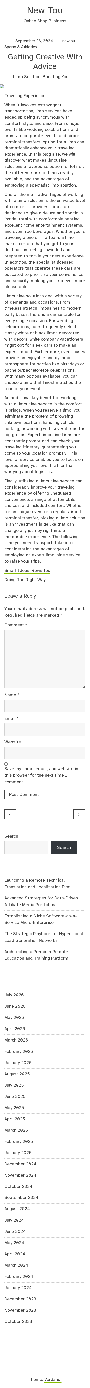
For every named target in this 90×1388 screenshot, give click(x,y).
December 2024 (20, 1164)
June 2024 (15, 1231)
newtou (68, 41)
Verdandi (53, 1379)
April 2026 (14, 1029)
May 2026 (14, 1017)
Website (12, 742)
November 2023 (20, 1310)
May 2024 (14, 1243)
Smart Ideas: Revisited (27, 570)
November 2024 (20, 1175)
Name (12, 695)
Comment (15, 625)
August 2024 (17, 1209)
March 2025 (16, 1130)
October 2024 (18, 1186)
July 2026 (14, 995)
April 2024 (14, 1254)
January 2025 (18, 1153)
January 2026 (18, 1063)
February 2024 (18, 1276)
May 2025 (14, 1108)
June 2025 (15, 1096)
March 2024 (16, 1265)
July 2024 (14, 1220)
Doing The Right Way (25, 580)
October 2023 (18, 1321)
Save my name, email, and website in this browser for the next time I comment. (41, 775)
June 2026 (15, 1006)
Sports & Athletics (20, 47)
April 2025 (14, 1119)
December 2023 (20, 1299)
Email (11, 718)
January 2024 (18, 1288)
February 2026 (18, 1051)
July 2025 (14, 1085)
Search (11, 836)
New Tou (45, 11)
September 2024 (21, 1197)
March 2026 (16, 1040)
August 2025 (17, 1074)
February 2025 (18, 1141)
